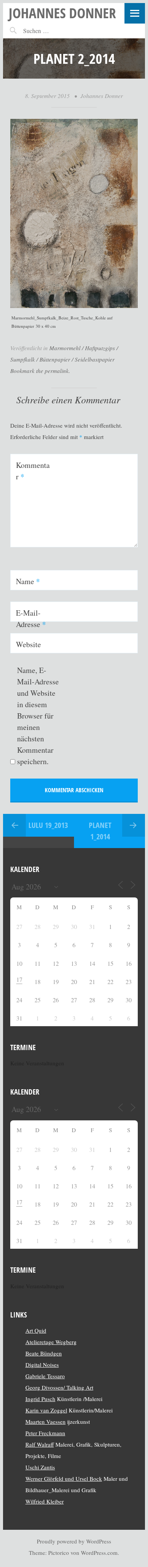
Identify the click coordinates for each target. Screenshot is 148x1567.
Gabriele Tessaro (45, 1376)
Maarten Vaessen (45, 1421)
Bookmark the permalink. (40, 370)
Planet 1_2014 (100, 831)
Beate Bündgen (43, 1353)
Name (28, 581)
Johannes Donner (62, 12)
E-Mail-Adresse (31, 618)
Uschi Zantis (40, 1467)
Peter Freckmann (45, 1433)
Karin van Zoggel (46, 1410)
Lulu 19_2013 (48, 825)
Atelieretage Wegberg (51, 1342)
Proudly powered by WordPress (74, 1541)
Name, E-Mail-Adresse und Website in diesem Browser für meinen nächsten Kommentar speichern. (38, 715)
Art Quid (35, 1330)
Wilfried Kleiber (44, 1501)
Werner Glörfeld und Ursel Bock (63, 1478)
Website (28, 644)
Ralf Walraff (39, 1444)
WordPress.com (99, 1552)
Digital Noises (42, 1364)
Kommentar (33, 471)
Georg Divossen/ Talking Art (59, 1387)
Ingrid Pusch (40, 1399)
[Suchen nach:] (52, 30)
